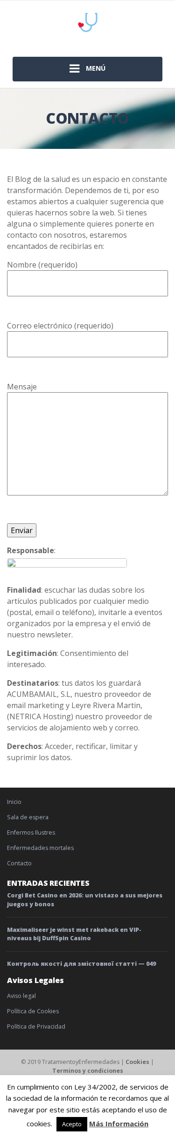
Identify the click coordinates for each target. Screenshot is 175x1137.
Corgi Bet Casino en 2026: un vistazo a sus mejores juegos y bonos (84, 899)
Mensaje (22, 386)
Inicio (14, 802)
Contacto (19, 863)
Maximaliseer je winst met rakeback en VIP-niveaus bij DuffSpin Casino (74, 934)
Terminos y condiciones (87, 1071)
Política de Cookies (33, 1011)
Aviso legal (21, 996)
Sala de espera (28, 817)
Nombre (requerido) (42, 265)
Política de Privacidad (36, 1026)
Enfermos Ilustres (31, 832)
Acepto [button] (72, 1124)
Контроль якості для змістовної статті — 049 (81, 964)
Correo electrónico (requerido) (60, 326)
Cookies (137, 1062)
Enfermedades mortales (40, 848)
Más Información (118, 1123)
